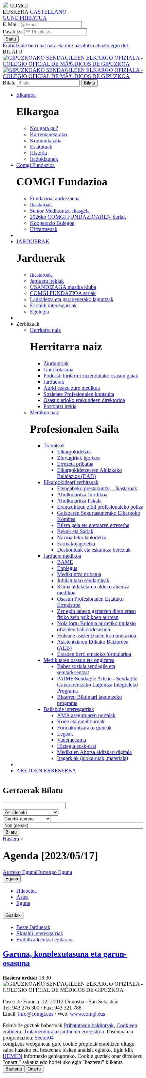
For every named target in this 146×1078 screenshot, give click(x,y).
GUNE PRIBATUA (25, 18)
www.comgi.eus (87, 1014)
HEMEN (12, 1056)
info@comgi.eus (35, 1014)
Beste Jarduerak (33, 927)
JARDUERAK (33, 241)
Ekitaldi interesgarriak (39, 933)
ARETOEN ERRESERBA (46, 770)
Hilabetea (26, 891)
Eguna (23, 903)
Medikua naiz (44, 412)
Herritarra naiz (45, 330)
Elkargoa (26, 95)
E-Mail (10, 24)
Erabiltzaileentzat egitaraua (45, 939)
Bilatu (9, 83)
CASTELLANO (48, 12)
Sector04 (44, 1038)
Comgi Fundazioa (35, 165)
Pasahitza (13, 31)
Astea (22, 897)
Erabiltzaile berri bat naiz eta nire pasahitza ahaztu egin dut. (66, 45)
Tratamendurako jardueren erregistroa (64, 1031)
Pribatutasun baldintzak (89, 1025)
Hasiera (11, 839)
